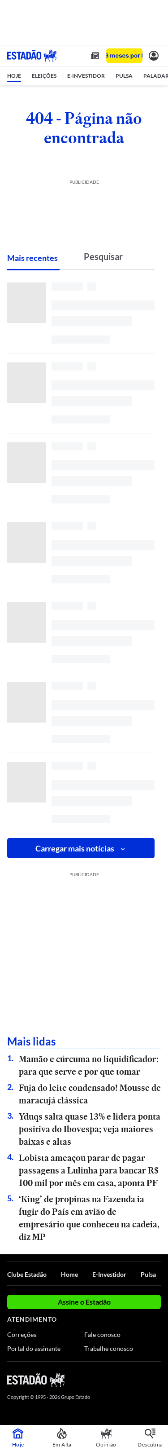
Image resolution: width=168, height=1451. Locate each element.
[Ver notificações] (153, 55)
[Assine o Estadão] (124, 56)
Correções (21, 1334)
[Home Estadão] (31, 56)
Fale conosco (102, 1334)
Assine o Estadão (84, 1301)
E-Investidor (109, 1274)
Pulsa (148, 1274)
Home (69, 1274)
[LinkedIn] (156, 1379)
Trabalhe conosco (108, 1348)
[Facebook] (108, 1379)
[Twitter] (124, 1379)
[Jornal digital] (95, 55)
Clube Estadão (27, 1274)
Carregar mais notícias (74, 848)
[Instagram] (141, 1379)
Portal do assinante (33, 1348)
